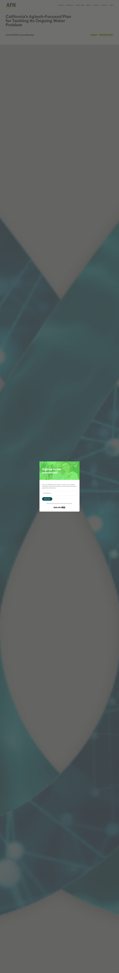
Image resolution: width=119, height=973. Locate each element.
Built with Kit (59, 507)
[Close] (77, 464)
